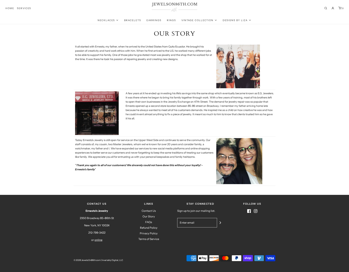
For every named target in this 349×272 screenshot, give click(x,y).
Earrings (154, 20)
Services (24, 8)
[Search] (326, 8)
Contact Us (149, 211)
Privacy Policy (149, 233)
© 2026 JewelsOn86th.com (87, 260)
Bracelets (132, 20)
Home (9, 8)
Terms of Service (148, 239)
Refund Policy (148, 227)
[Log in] (333, 8)
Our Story (149, 216)
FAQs (148, 222)
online (98, 240)
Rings (171, 20)
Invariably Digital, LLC (112, 260)
